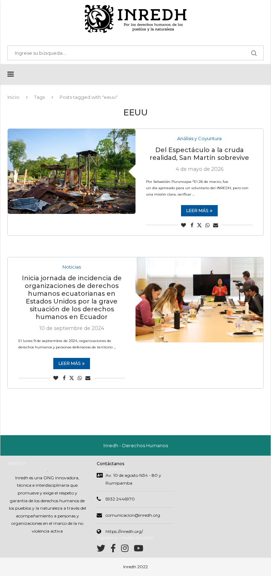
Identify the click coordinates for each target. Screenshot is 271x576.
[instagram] (127, 549)
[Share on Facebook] (192, 225)
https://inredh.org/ (124, 531)
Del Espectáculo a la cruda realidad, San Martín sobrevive (199, 154)
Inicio (13, 97)
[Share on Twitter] (199, 225)
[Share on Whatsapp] (207, 225)
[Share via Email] (215, 225)
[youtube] (138, 549)
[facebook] (115, 549)
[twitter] (103, 549)
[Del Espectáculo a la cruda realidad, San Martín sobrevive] (72, 171)
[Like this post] (183, 225)
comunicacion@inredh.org (133, 515)
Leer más (197, 210)
